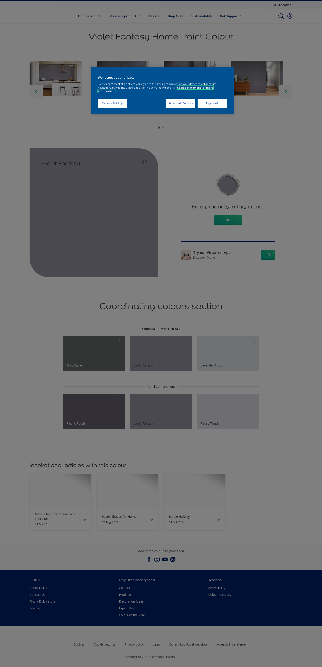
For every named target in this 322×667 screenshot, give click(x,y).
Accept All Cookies (180, 103)
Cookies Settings (113, 103)
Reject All (212, 103)
